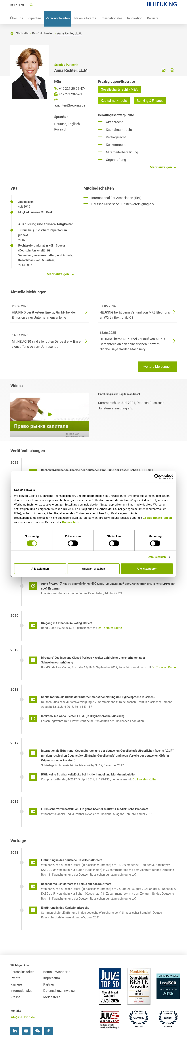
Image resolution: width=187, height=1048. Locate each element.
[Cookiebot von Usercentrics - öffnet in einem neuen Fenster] (157, 476)
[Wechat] (37, 1031)
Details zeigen (157, 556)
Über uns (16, 18)
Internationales (112, 18)
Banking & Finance (150, 100)
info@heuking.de (22, 1017)
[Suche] (31, 4)
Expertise (34, 18)
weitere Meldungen (157, 366)
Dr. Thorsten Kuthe (110, 628)
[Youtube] (26, 1031)
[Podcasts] (48, 1031)
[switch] (73, 543)
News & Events (85, 18)
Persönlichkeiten (58, 18)
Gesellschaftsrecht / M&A (119, 89)
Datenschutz (70, 522)
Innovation (134, 18)
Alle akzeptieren (147, 568)
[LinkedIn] (14, 1031)
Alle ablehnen (40, 568)
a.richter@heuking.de (69, 105)
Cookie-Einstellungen (157, 517)
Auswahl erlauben (93, 568)
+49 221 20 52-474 (72, 88)
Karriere (153, 18)
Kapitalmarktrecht (114, 100)
